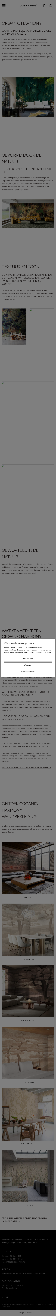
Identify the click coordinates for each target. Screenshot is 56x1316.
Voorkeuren (28, 659)
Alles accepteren (28, 671)
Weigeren (28, 665)
